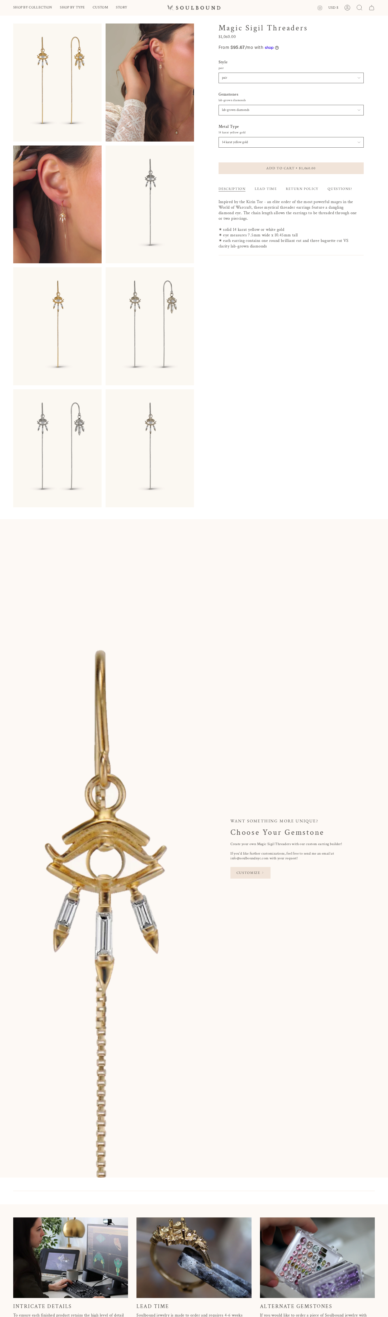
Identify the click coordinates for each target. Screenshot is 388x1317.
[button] (32, 7)
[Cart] (372, 7)
